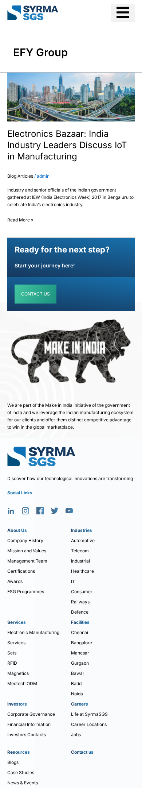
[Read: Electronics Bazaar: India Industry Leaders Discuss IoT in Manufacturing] (71, 96)
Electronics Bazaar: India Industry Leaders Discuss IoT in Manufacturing (67, 145)
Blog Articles (20, 176)
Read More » (20, 219)
